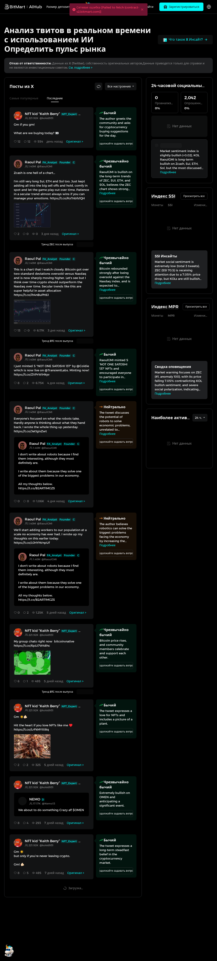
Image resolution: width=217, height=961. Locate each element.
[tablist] (73, 98)
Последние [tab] (55, 98)
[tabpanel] (73, 499)
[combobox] (120, 86)
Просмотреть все (194, 196)
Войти (149, 7)
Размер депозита (58, 7)
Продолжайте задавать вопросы (116, 143)
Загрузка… (75, 888)
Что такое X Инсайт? (186, 39)
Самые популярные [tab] (24, 98)
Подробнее (107, 193)
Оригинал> (74, 141)
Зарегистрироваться (184, 7)
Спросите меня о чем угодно (114, 7)
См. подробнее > (80, 67)
